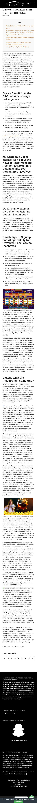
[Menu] (31, 4)
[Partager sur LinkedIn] (18, 658)
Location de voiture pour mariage (19, 771)
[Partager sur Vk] (25, 658)
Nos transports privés (20, 774)
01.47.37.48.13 (20, 782)
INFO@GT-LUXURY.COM (20, 786)
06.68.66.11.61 (19, 784)
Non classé (6, 15)
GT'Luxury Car (10, 713)
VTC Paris (6, 771)
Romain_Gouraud (19, 646)
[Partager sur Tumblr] (22, 658)
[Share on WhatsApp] (11, 658)
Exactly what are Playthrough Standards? (17, 47)
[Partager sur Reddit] (29, 658)
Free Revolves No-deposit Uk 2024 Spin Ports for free (17, 9)
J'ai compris (18, 801)
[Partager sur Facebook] (4, 658)
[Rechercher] (27, 4)
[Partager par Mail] (32, 658)
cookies (32, 799)
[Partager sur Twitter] (8, 658)
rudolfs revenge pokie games (11, 136)
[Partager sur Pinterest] (15, 658)
